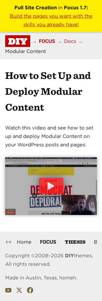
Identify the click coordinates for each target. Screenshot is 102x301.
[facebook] (30, 291)
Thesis (75, 241)
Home (24, 242)
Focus (48, 241)
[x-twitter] (19, 291)
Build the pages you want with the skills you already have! (51, 20)
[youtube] (8, 291)
